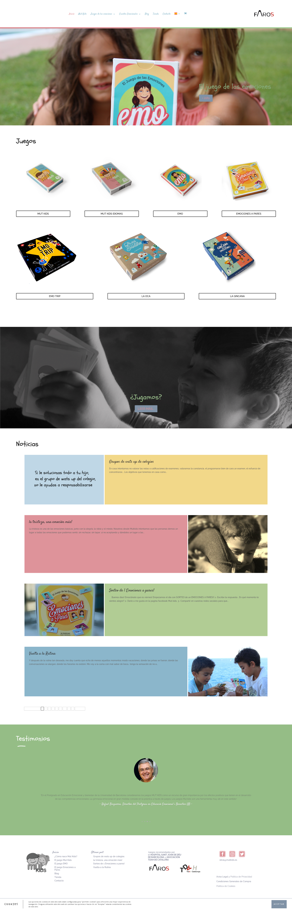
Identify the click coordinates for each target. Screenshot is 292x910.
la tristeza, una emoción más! (50, 522)
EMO (180, 213)
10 (65, 708)
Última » (80, 708)
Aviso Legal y (234, 876)
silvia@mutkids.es (228, 860)
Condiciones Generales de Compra (233, 881)
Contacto (166, 14)
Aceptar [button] (279, 904)
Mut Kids (82, 14)
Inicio (71, 14)
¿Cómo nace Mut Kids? (65, 856)
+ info (206, 98)
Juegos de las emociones (101, 14)
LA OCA (146, 296)
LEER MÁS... (146, 409)
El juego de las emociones (235, 86)
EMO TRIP (54, 296)
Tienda (156, 14)
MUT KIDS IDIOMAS (112, 213)
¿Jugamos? (146, 397)
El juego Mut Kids (63, 860)
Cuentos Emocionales (128, 14)
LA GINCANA (237, 296)
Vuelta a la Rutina (42, 653)
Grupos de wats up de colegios (131, 462)
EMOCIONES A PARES (248, 213)
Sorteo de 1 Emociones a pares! (131, 590)
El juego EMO (61, 863)
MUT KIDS (43, 213)
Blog (147, 14)
